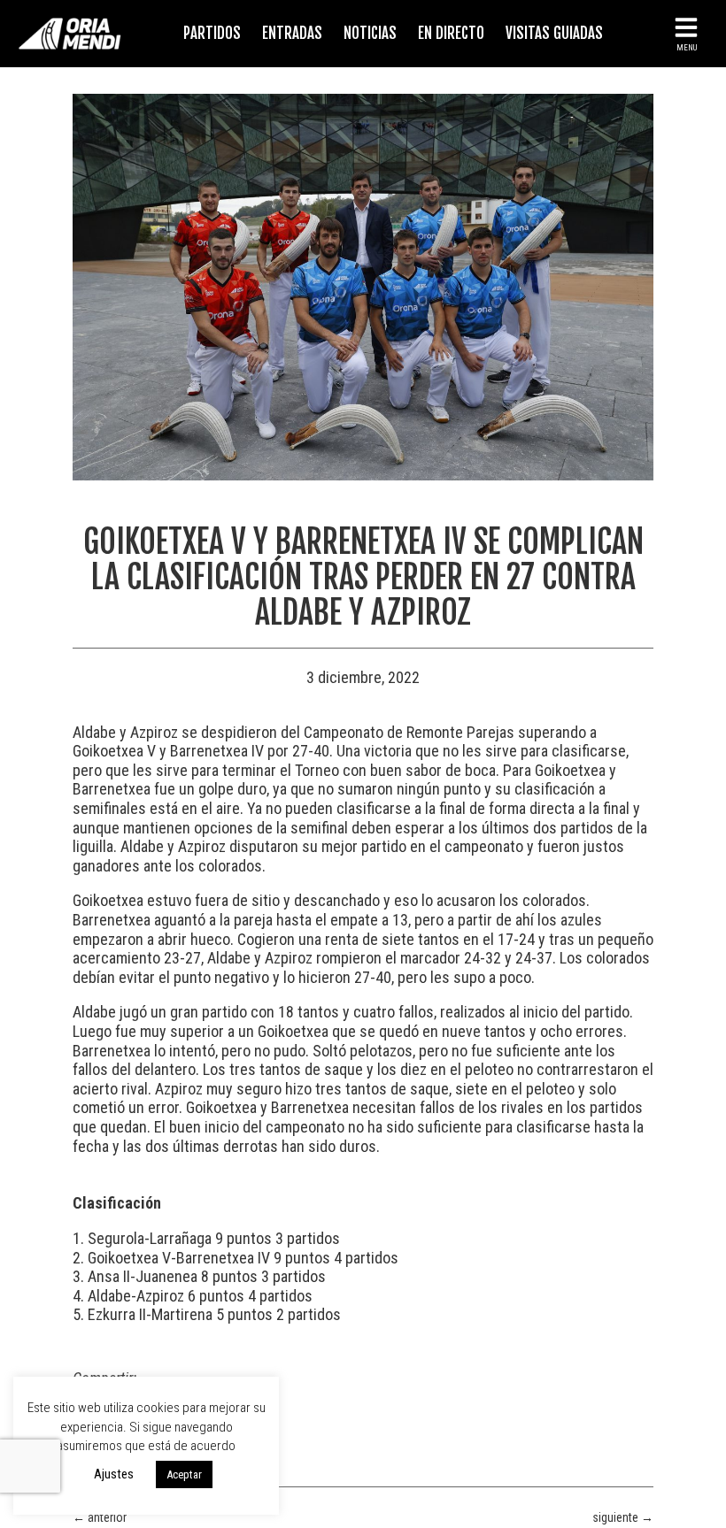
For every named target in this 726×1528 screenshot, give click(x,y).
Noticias (370, 33)
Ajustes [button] (114, 1474)
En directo (451, 33)
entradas (292, 33)
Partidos (212, 33)
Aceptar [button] (184, 1474)
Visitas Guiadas (554, 33)
